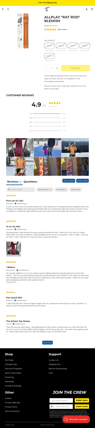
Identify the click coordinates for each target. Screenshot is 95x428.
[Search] (8, 9)
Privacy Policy (11, 407)
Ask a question (68, 181)
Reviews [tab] (14, 181)
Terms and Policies (47, 425)
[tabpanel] (47, 267)
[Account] (86, 9)
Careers (8, 398)
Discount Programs (13, 368)
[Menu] (3, 9)
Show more (47, 343)
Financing (9, 377)
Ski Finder (9, 360)
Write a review (82, 181)
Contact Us (53, 360)
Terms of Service (12, 411)
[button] (47, 113)
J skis (12, 425)
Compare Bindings (13, 386)
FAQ (51, 373)
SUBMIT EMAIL (82, 400)
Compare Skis (11, 364)
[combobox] (52, 406)
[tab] (31, 182)
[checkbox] (75, 189)
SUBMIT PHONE (82, 406)
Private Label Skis (12, 402)
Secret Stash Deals (13, 373)
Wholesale (9, 381)
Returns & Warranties (58, 368)
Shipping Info (54, 364)
